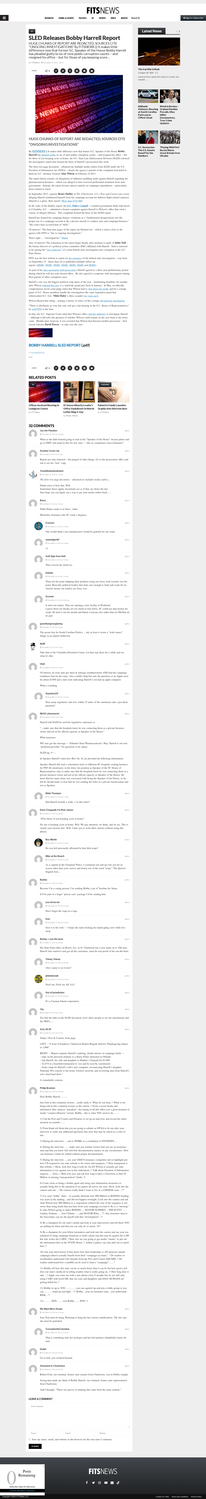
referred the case (50, 285)
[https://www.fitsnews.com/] (103, 10)
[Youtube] (107, 1483)
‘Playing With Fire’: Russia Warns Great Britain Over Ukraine (170, 151)
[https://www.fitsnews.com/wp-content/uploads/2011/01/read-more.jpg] (41, 339)
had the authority (97, 314)
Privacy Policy (196, 1497)
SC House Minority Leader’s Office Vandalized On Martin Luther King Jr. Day (78, 408)
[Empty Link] (177, 31)
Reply (127, 431)
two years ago (90, 295)
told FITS (37, 309)
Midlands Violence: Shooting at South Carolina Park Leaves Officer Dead (148, 112)
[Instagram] (101, 1483)
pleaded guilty (48, 154)
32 (62, 62)
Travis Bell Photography (38, 352)
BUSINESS (49, 18)
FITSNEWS (38, 151)
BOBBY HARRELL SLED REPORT (55, 345)
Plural (65, 237)
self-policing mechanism (112, 300)
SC (93, 18)
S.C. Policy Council (77, 205)
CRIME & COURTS (66, 18)
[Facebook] (89, 1483)
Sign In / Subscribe (194, 17)
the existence (75, 258)
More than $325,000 (72, 200)
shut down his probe (98, 288)
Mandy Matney (72, 416)
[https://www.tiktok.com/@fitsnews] (118, 1483)
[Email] (114, 1483)
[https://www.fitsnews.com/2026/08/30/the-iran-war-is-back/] (159, 51)
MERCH (124, 18)
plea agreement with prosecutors (59, 270)
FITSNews (36, 63)
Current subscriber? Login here (22, 1490)
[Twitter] (95, 1483)
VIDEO (113, 18)
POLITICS (82, 18)
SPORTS (102, 18)
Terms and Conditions (180, 1497)
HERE (40, 265)
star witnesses (54, 249)
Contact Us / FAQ (162, 1497)
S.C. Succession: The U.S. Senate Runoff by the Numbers (146, 151)
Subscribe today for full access (22, 1486)
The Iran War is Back (148, 69)
